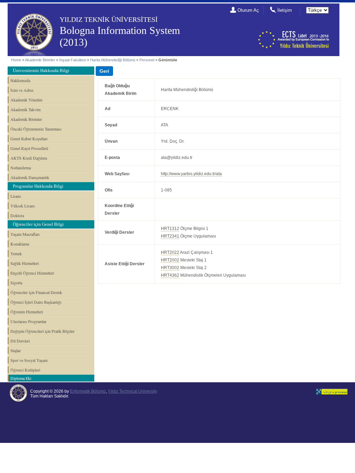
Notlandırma (20, 167)
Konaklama (19, 244)
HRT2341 (170, 236)
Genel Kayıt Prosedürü (29, 148)
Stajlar (15, 350)
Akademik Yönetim (26, 99)
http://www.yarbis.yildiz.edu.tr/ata (191, 173)
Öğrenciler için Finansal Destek (36, 292)
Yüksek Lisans (22, 205)
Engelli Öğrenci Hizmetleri (32, 273)
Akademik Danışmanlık (29, 177)
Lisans (15, 196)
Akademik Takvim (25, 109)
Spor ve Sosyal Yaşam (28, 360)
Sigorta (16, 282)
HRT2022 (170, 252)
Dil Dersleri (20, 340)
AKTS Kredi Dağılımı (28, 158)
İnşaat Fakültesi (72, 60)
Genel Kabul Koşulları (28, 138)
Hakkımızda (20, 80)
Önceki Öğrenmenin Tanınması (35, 129)
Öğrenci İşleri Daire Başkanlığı (35, 302)
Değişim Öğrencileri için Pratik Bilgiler (42, 331)
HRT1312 (170, 228)
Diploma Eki (20, 378)
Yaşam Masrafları (25, 234)
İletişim (284, 10)
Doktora (17, 215)
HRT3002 (170, 267)
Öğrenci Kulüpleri (25, 370)
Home (16, 60)
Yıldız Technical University (132, 391)
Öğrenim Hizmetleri (26, 311)
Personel (146, 60)
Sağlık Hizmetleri (24, 263)
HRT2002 (170, 260)
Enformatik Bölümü (88, 391)
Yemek (16, 253)
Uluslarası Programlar (28, 321)
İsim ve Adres (22, 90)
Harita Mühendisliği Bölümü (112, 60)
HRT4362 (170, 275)
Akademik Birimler (40, 60)
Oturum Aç (248, 10)
